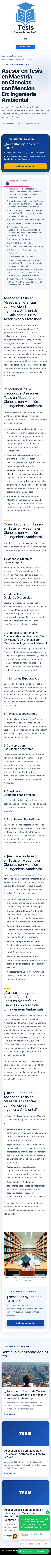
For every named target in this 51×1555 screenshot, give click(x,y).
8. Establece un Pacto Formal (22, 256)
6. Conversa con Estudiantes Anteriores (26, 246)
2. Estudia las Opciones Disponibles (25, 223)
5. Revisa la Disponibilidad (20, 243)
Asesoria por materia (14, 56)
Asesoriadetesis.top (16, 1196)
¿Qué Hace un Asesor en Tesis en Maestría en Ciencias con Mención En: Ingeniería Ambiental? (26, 263)
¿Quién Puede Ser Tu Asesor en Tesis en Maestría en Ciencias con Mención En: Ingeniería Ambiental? (25, 282)
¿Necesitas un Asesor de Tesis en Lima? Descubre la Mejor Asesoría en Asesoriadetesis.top (25, 1395)
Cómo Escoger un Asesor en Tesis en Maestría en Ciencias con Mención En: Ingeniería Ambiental (26, 213)
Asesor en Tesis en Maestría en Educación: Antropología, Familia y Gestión (24, 1454)
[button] (26, 39)
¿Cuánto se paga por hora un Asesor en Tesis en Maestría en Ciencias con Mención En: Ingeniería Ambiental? (27, 272)
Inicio (3, 56)
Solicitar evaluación (25, 1323)
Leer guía (9, 1414)
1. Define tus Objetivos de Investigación (26, 219)
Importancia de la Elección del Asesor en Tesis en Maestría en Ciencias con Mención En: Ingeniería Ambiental (26, 204)
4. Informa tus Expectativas (21, 239)
